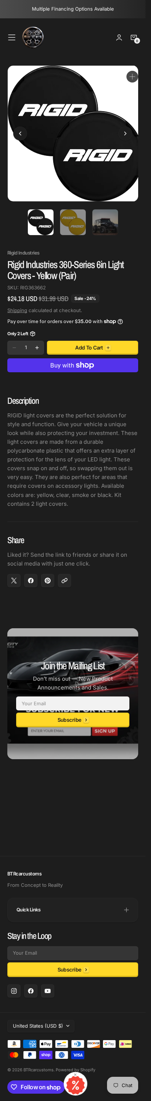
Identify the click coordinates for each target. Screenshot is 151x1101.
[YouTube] (47, 991)
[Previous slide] (20, 131)
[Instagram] (14, 991)
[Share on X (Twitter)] (14, 575)
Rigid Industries (23, 247)
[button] (11, 37)
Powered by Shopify (75, 1069)
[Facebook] (30, 991)
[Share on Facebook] (30, 575)
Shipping (17, 305)
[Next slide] (125, 131)
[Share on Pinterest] (47, 575)
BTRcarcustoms (38, 1069)
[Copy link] (64, 575)
